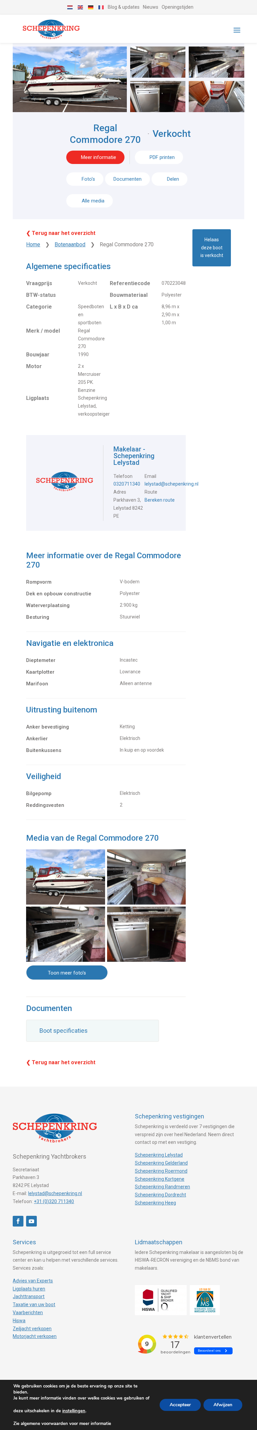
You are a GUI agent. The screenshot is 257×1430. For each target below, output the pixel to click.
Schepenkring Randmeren (162, 1186)
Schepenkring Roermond (161, 1171)
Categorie (39, 307)
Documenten (127, 179)
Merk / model (43, 331)
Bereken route (160, 500)
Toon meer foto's (67, 973)
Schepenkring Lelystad (159, 1155)
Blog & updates (124, 7)
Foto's (88, 179)
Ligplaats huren (29, 1288)
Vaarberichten (28, 1312)
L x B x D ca (124, 307)
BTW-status (41, 295)
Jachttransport (29, 1296)
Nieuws (150, 7)
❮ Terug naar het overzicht (60, 233)
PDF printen (162, 157)
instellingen (73, 1411)
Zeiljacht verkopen (32, 1328)
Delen (172, 179)
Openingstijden (177, 7)
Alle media (93, 201)
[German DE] (91, 7)
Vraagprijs (39, 283)
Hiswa (19, 1320)
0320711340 (126, 484)
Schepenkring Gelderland (161, 1163)
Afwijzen (222, 1405)
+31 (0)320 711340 (54, 1201)
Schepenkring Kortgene (159, 1179)
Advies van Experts (33, 1280)
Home (33, 244)
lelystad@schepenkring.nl (171, 484)
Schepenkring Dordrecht (160, 1194)
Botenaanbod (70, 244)
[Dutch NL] (70, 7)
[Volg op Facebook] (18, 1221)
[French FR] (101, 7)
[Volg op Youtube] (31, 1221)
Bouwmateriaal (129, 295)
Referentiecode (130, 283)
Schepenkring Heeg (155, 1202)
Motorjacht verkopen (35, 1336)
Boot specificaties (63, 1030)
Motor (34, 366)
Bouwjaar (38, 354)
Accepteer (180, 1405)
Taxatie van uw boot (34, 1304)
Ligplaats (37, 398)
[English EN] (81, 7)
